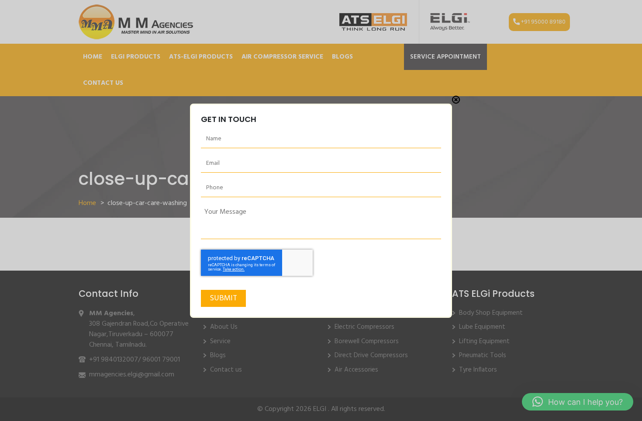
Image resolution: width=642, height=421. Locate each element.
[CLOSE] (456, 99)
